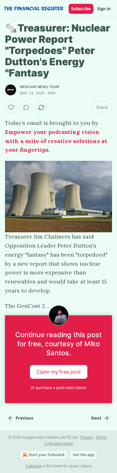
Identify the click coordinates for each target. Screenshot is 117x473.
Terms (101, 437)
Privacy (86, 437)
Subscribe (81, 9)
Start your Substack (46, 454)
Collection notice (58, 443)
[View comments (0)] (26, 107)
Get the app (84, 454)
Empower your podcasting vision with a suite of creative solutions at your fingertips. (56, 141)
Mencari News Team (39, 87)
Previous (24, 418)
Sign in (104, 9)
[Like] (11, 107)
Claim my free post (59, 371)
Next (96, 418)
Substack (33, 466)
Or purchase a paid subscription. (59, 387)
